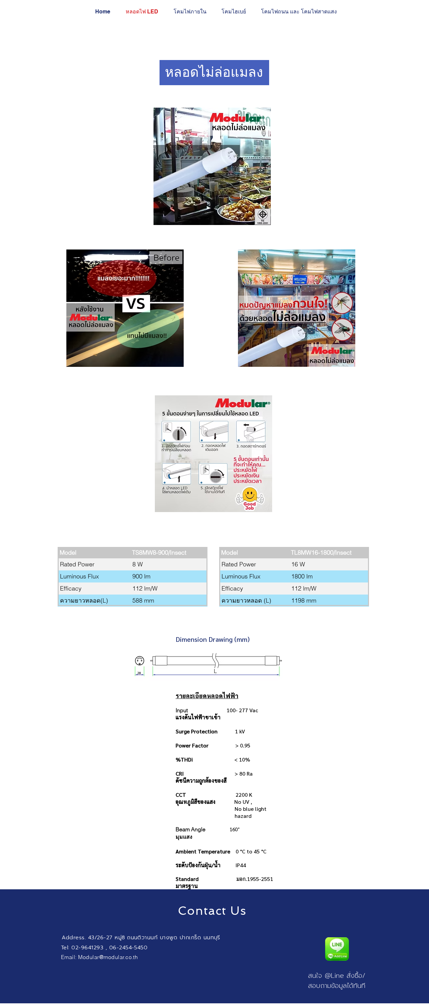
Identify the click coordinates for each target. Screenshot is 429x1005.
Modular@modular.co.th (108, 957)
